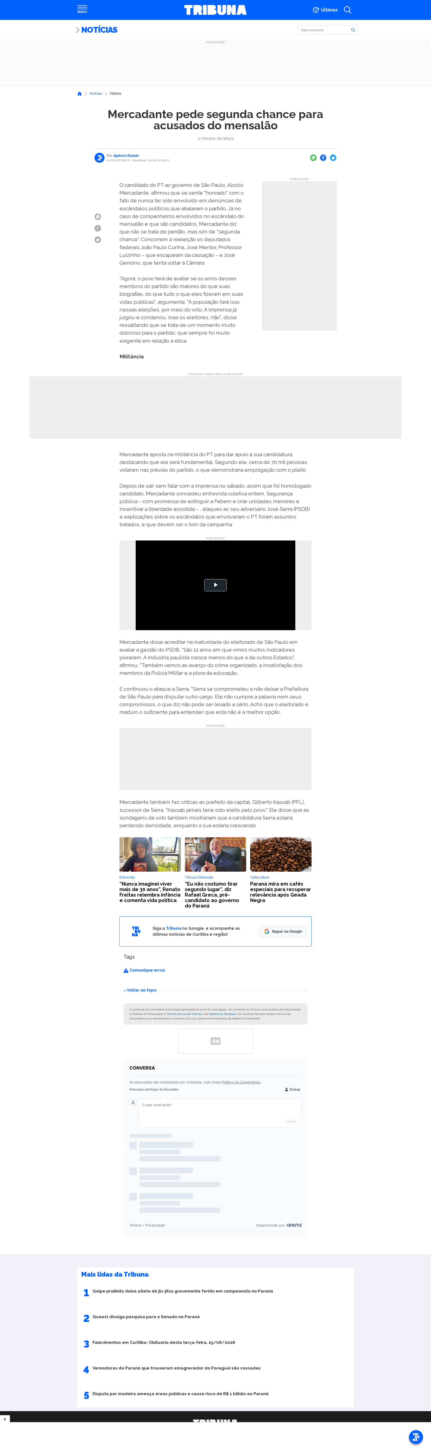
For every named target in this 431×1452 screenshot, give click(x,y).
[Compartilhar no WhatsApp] (313, 157)
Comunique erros (146, 970)
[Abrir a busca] (348, 10)
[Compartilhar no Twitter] (333, 157)
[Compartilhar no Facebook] (323, 157)
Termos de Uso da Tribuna (184, 1014)
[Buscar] (353, 29)
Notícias (99, 29)
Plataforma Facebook (222, 1014)
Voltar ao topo (142, 990)
